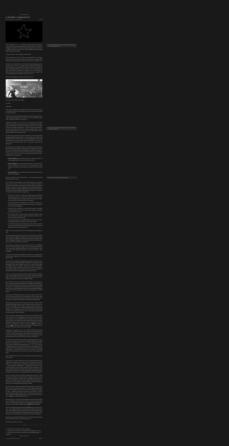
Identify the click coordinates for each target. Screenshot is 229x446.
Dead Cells (17, 57)
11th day (17, 44)
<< (13, 14)
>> (34, 14)
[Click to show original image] (24, 88)
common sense (29, 73)
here (28, 396)
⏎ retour (40, 19)
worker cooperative (22, 122)
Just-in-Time (31, 344)
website (31, 77)
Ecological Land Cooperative (12, 153)
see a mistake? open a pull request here (13, 438)
